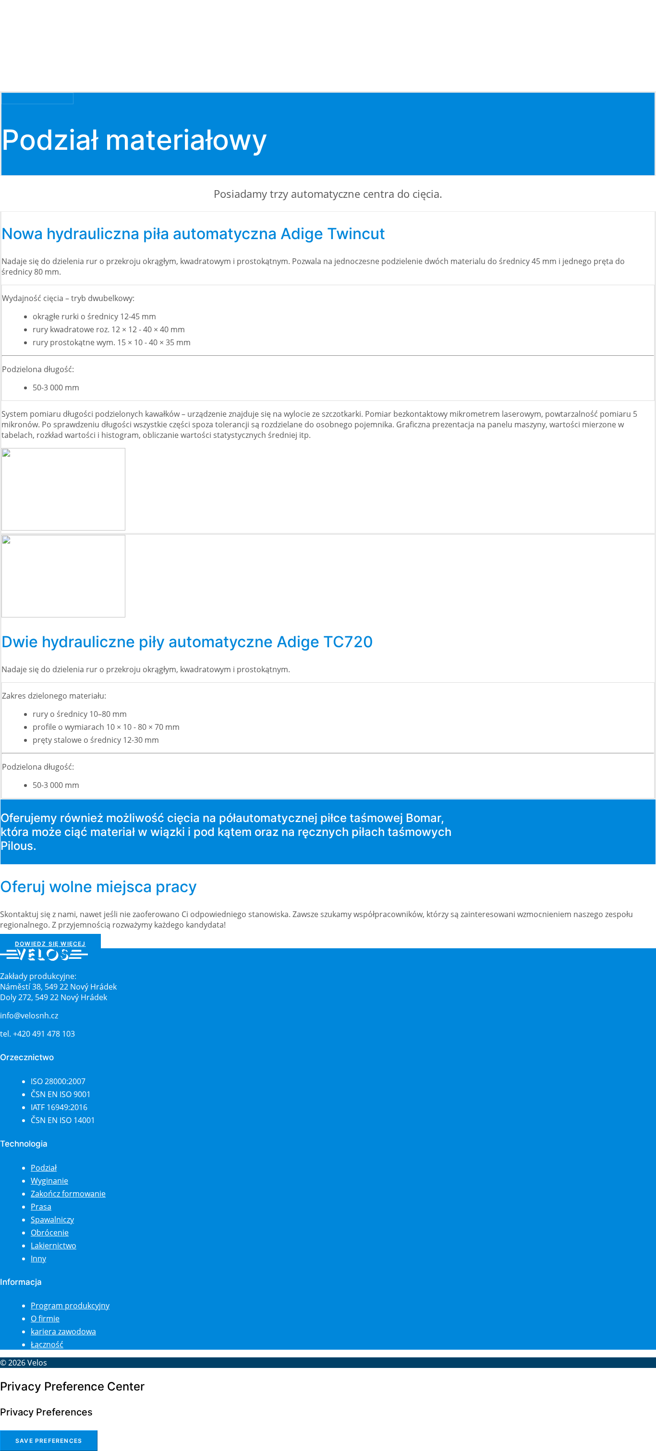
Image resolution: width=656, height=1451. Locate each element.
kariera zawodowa (63, 1331)
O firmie (34, 25)
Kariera (32, 36)
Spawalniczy (52, 1219)
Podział (44, 1167)
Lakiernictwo (53, 1245)
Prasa (41, 1206)
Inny (38, 1258)
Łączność (35, 46)
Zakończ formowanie (68, 1193)
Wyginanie (49, 1180)
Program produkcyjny (70, 1305)
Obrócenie (50, 1232)
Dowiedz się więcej (50, 943)
